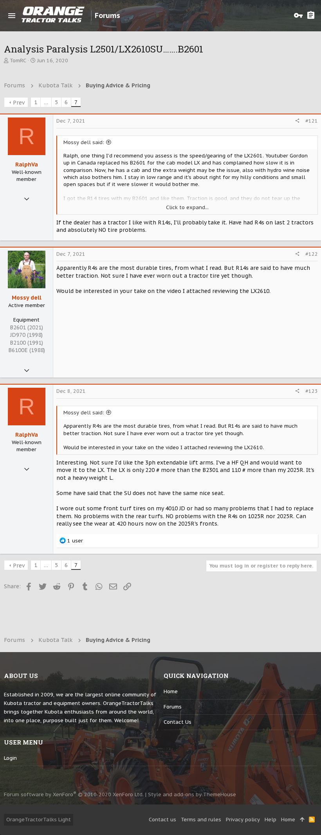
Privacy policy (243, 819)
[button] (12, 15)
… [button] (46, 102)
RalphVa (26, 164)
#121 (311, 120)
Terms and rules (201, 819)
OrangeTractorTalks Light (38, 819)
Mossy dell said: (83, 142)
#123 (311, 391)
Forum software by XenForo (74, 794)
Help (270, 819)
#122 (311, 254)
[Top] (302, 820)
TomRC (18, 60)
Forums (173, 706)
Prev (19, 102)
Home (171, 691)
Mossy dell (26, 297)
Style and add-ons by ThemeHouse (192, 794)
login (10, 758)
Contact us (177, 722)
